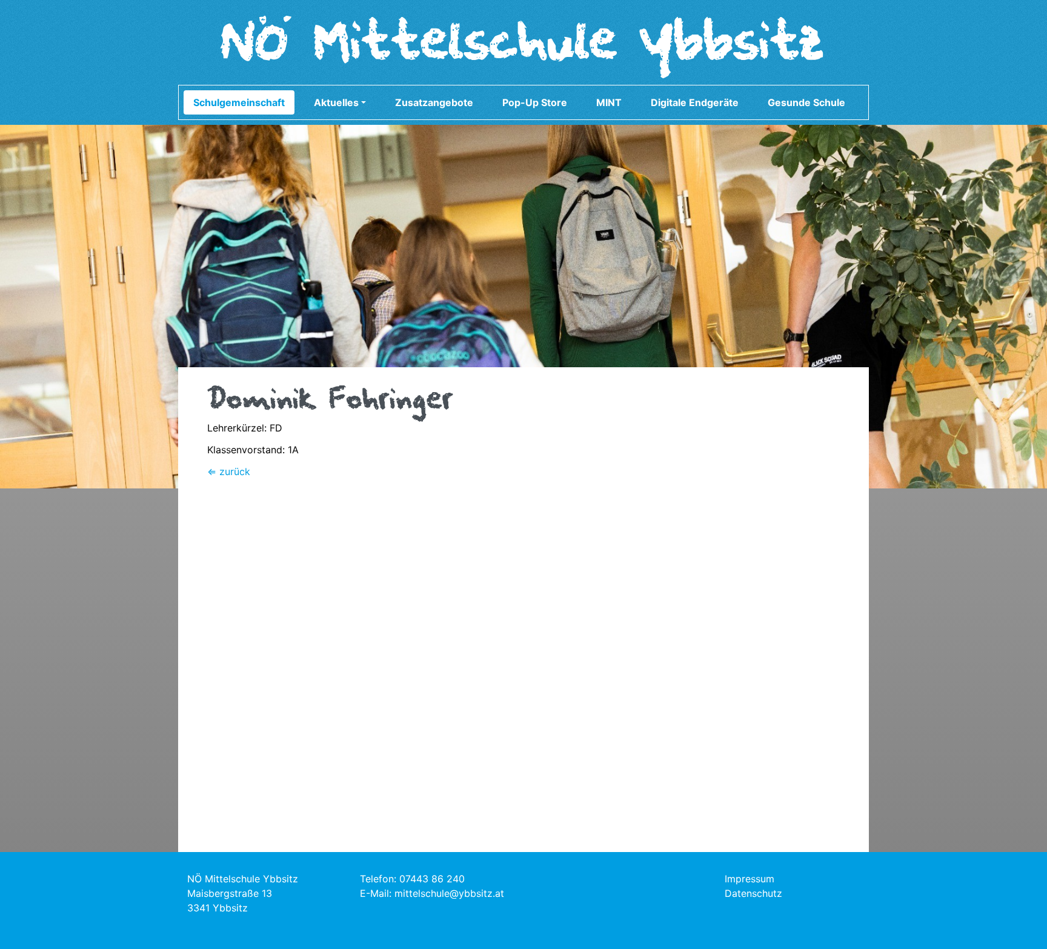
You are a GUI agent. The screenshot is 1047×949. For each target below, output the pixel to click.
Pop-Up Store (534, 102)
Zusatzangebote (434, 102)
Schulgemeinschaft (239, 102)
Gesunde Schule (806, 102)
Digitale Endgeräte (695, 102)
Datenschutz (753, 893)
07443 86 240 (432, 879)
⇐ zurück (228, 471)
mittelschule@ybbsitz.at (449, 893)
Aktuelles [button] (336, 102)
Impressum (749, 879)
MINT (609, 102)
